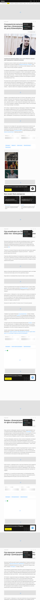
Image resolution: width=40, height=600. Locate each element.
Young (36, 3)
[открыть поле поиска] (36, 1)
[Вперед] (37, 137)
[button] (39, 1)
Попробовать (26, 28)
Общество (22, 205)
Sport (33, 3)
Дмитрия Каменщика (23, 64)
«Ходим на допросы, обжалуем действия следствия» (20, 331)
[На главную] (3, 1)
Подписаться (8, 189)
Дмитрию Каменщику (14, 563)
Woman (30, 3)
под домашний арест (18, 130)
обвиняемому (21, 563)
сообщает (30, 64)
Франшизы (16, 3)
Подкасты (21, 3)
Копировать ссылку (32, 31)
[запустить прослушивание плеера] (31, 21)
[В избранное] (18, 205)
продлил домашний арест (9, 131)
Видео (25, 3)
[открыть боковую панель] (34, 1)
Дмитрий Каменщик (24, 288)
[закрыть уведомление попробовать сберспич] (31, 24)
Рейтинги (12, 3)
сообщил (30, 322)
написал (18, 315)
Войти (31, 1)
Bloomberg (28, 431)
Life (27, 3)
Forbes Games (5, 3)
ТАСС (9, 247)
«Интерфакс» (13, 566)
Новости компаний (7, 205)
